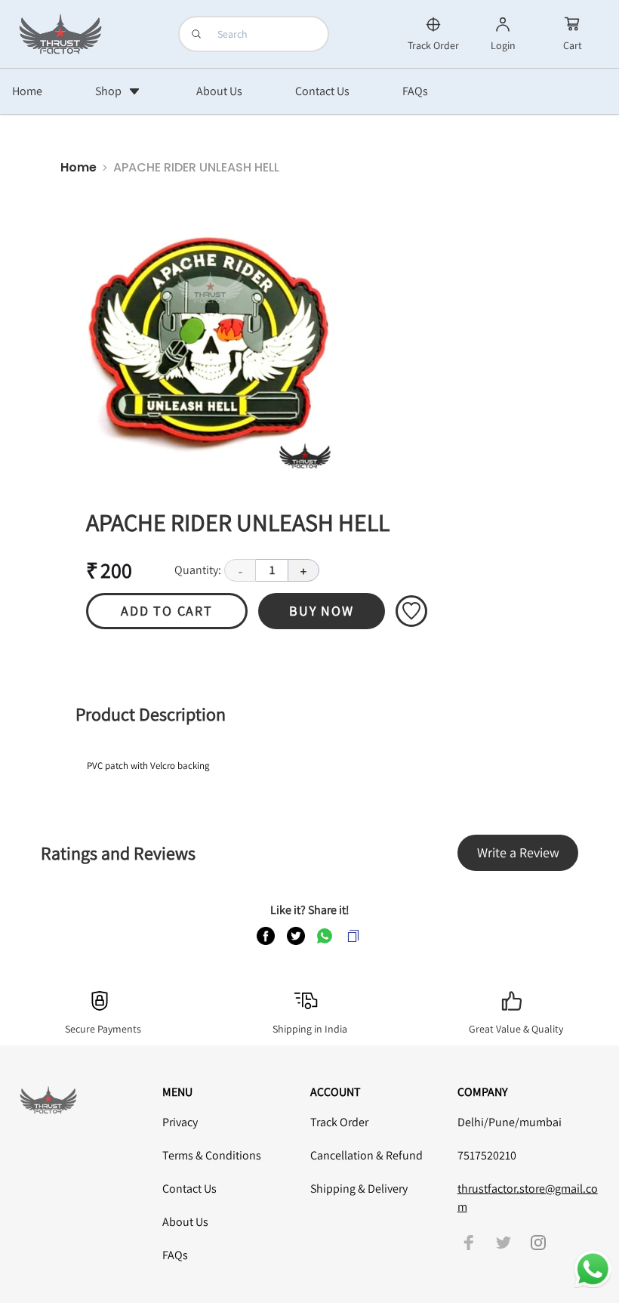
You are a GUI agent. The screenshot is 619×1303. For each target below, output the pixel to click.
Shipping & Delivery (359, 1188)
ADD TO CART (167, 610)
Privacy (180, 1122)
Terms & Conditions (211, 1155)
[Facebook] (468, 1242)
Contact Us (189, 1188)
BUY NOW (321, 610)
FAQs (175, 1255)
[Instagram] (538, 1242)
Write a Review (518, 852)
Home (78, 167)
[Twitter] (503, 1242)
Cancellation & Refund (366, 1155)
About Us (185, 1222)
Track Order (339, 1122)
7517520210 (486, 1155)
